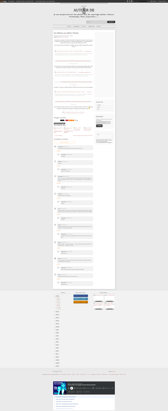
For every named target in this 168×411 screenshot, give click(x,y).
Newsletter (91, 26)
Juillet (58, 299)
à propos (87, 391)
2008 (57, 363)
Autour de (84, 10)
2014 (57, 345)
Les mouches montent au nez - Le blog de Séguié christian (85, 72)
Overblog (114, 371)
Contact (99, 26)
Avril (58, 304)
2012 (57, 351)
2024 (57, 314)
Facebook (99, 105)
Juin (57, 301)
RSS (98, 109)
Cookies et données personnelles (113, 374)
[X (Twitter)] (129, 1)
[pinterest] (132, 1)
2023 (57, 317)
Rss (81, 301)
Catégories (75, 26)
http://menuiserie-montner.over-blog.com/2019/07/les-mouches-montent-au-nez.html (76, 81)
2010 (57, 357)
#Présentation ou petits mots (63, 37)
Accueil (69, 26)
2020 (57, 327)
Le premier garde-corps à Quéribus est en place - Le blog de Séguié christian (88, 51)
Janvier (58, 308)
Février (58, 307)
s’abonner (72, 391)
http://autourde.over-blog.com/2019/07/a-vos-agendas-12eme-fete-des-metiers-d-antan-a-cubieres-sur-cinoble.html (73, 101)
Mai (57, 302)
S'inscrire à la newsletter (59, 123)
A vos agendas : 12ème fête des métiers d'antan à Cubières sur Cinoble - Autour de (89, 92)
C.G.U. (88, 374)
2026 (57, 296)
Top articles (73, 374)
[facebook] (127, 1)
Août (58, 297)
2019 (57, 330)
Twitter (98, 107)
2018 (57, 333)
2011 (57, 354)
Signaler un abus (83, 374)
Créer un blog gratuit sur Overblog (65, 374)
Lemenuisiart (49, 374)
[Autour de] (84, 6)
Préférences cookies (123, 374)
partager (80, 391)
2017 (57, 336)
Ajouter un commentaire (64, 142)
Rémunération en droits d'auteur (96, 374)
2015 (57, 342)
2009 (57, 360)
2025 (57, 311)
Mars (58, 305)
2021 (57, 324)
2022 (57, 321)
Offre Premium (104, 374)
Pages (83, 26)
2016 (57, 339)
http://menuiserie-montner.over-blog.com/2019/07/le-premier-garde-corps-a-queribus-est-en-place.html (73, 60)
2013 (57, 348)
